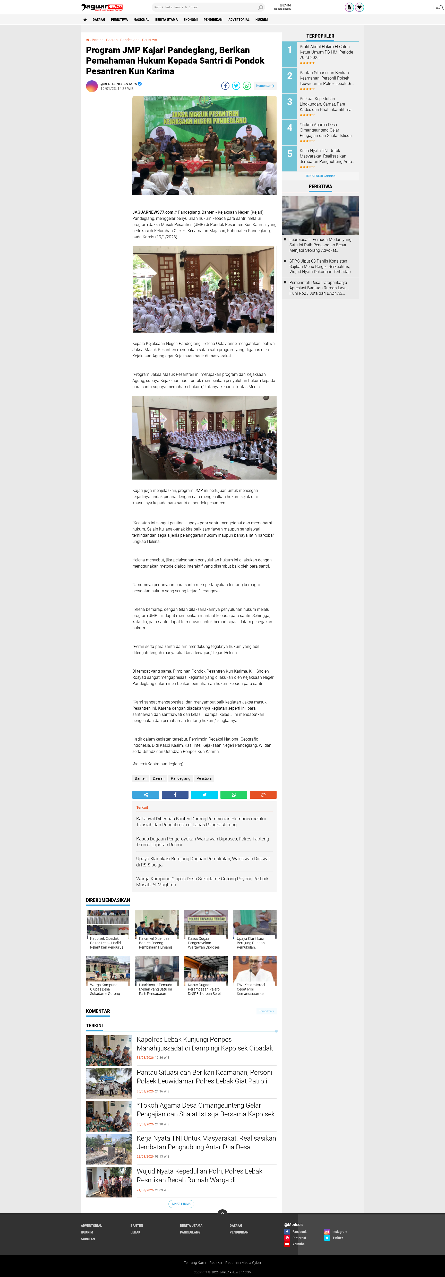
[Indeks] (349, 7)
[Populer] (359, 7)
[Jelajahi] (439, 7)
